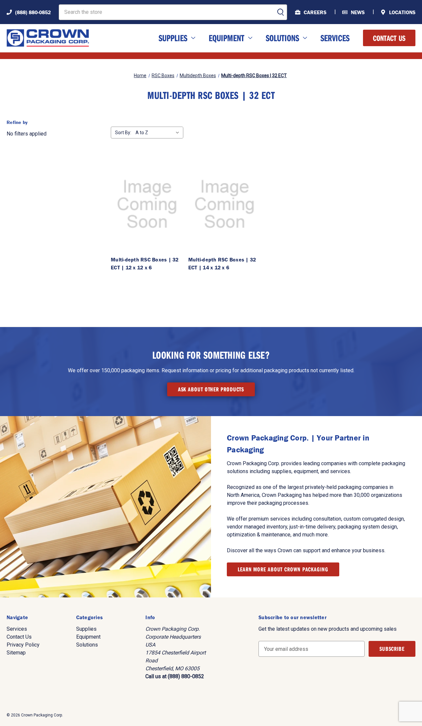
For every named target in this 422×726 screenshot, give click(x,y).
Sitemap (16, 653)
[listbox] (159, 132)
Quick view (147, 204)
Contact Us (389, 38)
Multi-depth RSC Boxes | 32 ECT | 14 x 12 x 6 (222, 263)
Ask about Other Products (211, 389)
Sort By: (123, 132)
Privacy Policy (23, 645)
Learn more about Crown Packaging (283, 569)
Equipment (226, 38)
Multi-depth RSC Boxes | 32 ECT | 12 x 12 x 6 (145, 263)
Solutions (282, 38)
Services (334, 38)
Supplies (173, 38)
